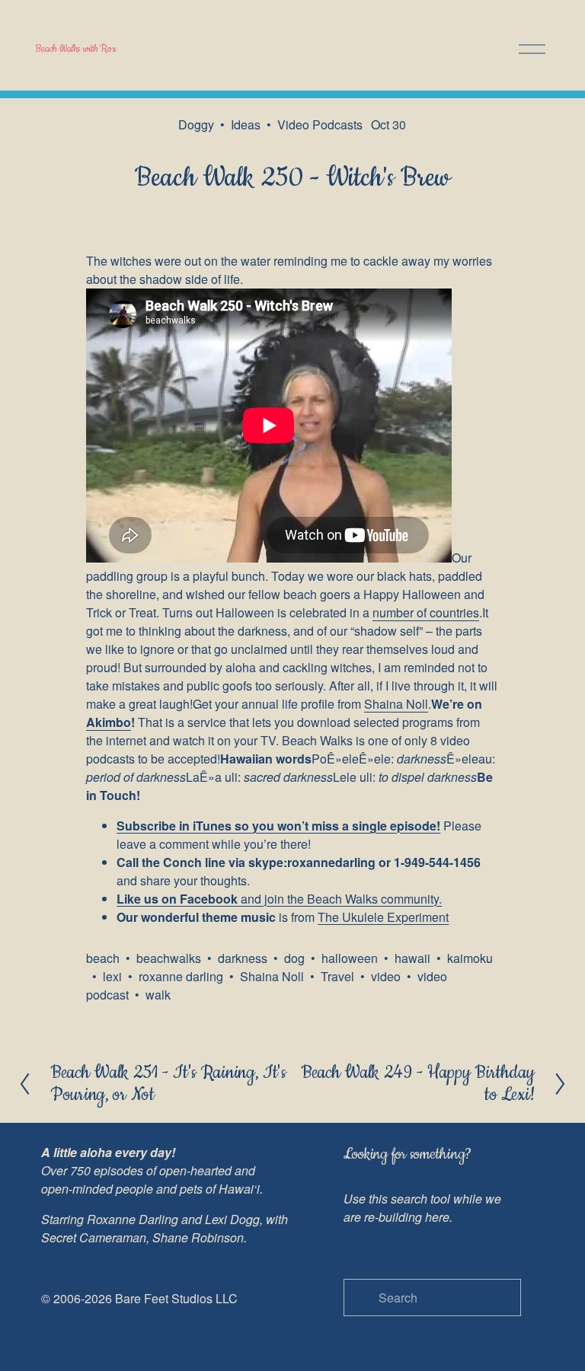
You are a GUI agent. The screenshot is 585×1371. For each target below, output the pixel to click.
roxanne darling (181, 976)
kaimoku (470, 958)
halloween (349, 958)
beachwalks (168, 958)
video (386, 976)
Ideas (246, 124)
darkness (242, 958)
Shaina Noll (396, 704)
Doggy (196, 124)
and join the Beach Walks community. (279, 898)
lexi (112, 976)
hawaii (412, 958)
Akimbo (108, 722)
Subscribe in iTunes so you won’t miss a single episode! (278, 825)
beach (103, 958)
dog (294, 958)
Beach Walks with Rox (76, 49)
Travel (337, 976)
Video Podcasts (320, 124)
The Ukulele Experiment (383, 917)
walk (158, 994)
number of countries (425, 612)
